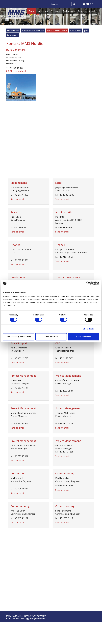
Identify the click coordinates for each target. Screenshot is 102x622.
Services (82, 11)
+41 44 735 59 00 (17, 618)
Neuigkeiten (13, 30)
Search (74, 4)
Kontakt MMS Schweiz (33, 30)
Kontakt (92, 11)
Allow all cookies (83, 337)
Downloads (12, 35)
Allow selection (51, 337)
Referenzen (75, 30)
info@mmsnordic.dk (16, 71)
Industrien (42, 11)
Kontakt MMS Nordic (57, 30)
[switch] (38, 320)
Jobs (86, 30)
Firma (31, 11)
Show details (88, 329)
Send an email (18, 199)
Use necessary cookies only (19, 337)
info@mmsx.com (37, 618)
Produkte (55, 11)
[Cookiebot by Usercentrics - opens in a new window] (88, 283)
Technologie (69, 11)
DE (91, 4)
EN (87, 4)
